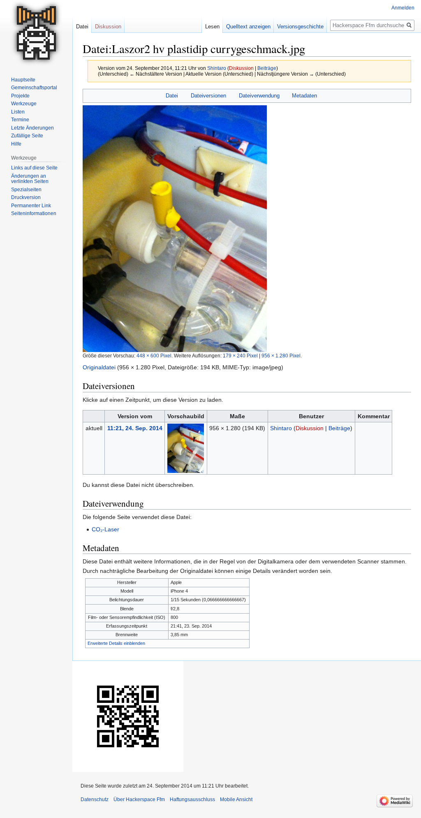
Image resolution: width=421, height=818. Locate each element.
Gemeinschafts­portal (34, 87)
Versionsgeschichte (300, 26)
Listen (18, 112)
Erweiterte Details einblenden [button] (116, 643)
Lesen (212, 26)
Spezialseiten (26, 189)
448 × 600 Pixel (153, 355)
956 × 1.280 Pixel (281, 355)
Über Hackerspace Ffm (139, 799)
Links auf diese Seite (34, 168)
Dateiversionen (208, 96)
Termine (20, 120)
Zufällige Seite (27, 136)
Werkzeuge (24, 104)
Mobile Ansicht (236, 799)
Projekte (20, 96)
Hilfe (16, 144)
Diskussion (241, 68)
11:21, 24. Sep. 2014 (134, 428)
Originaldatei (99, 367)
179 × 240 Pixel (240, 355)
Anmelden (402, 8)
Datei (172, 96)
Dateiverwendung (259, 96)
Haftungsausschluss (192, 799)
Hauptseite (23, 80)
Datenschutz (95, 799)
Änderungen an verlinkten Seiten (30, 179)
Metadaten (304, 96)
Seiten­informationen (33, 213)
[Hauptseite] (36, 33)
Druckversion (26, 197)
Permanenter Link (31, 206)
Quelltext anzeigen (248, 26)
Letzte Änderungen (32, 128)
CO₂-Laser (105, 529)
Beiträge (266, 68)
